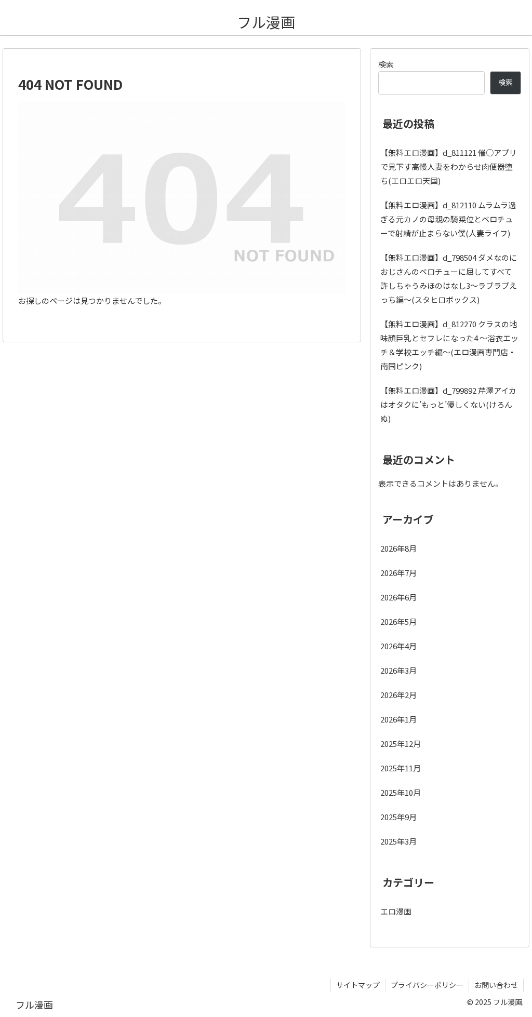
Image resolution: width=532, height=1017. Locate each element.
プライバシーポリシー (427, 985)
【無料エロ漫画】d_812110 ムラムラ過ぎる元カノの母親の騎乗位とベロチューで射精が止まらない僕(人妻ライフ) (448, 218)
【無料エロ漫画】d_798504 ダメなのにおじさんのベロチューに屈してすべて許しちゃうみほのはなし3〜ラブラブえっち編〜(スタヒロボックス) (448, 278)
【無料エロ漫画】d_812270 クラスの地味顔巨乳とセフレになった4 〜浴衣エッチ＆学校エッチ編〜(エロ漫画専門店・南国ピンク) (449, 344)
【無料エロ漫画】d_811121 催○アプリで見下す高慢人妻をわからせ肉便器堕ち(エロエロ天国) (448, 166)
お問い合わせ (496, 985)
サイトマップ (358, 985)
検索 (386, 64)
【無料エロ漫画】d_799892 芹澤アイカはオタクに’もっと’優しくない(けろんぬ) (448, 404)
